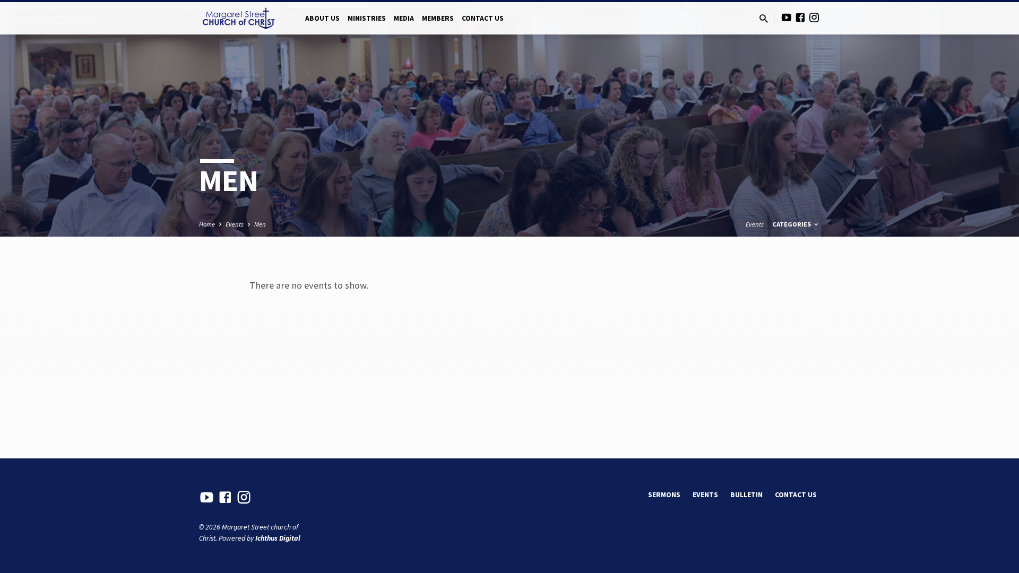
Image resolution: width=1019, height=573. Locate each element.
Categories (792, 224)
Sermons (664, 494)
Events (235, 224)
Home (207, 224)
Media (404, 18)
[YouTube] (786, 18)
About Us (322, 18)
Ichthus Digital (277, 538)
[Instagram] (814, 18)
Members (438, 18)
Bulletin (746, 494)
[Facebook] (800, 18)
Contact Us (483, 18)
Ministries (367, 18)
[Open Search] (764, 19)
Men (260, 224)
